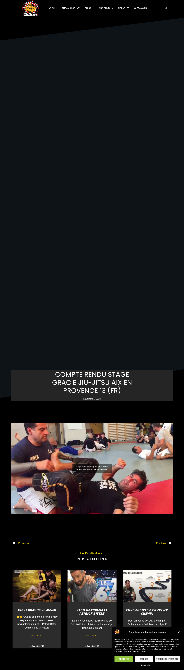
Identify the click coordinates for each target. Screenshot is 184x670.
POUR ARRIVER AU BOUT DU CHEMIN (147, 612)
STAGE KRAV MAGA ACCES (37, 610)
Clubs (88, 8)
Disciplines (104, 8)
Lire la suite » (37, 635)
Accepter (124, 659)
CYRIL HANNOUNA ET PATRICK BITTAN (92, 612)
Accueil (52, 8)
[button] (178, 632)
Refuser (144, 659)
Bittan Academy (70, 8)
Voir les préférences (167, 659)
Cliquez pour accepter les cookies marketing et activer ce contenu (92, 468)
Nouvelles (123, 8)
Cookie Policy (145, 665)
